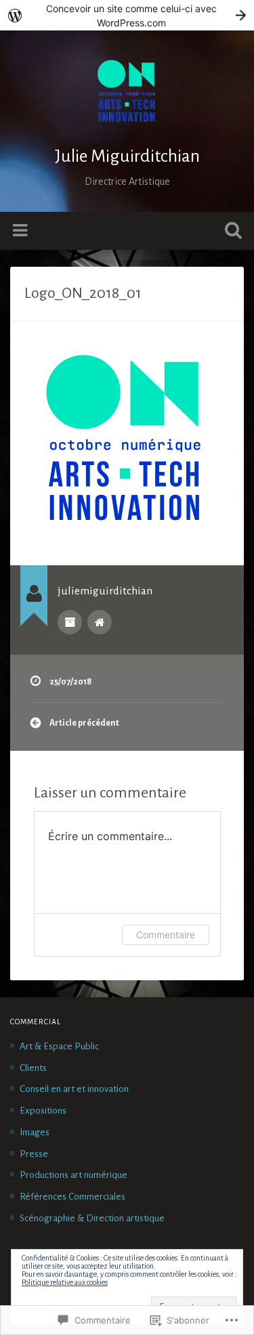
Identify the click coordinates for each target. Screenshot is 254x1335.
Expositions (43, 1111)
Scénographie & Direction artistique (92, 1218)
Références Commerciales (72, 1196)
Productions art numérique (73, 1175)
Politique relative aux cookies (65, 1282)
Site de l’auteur (99, 622)
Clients (33, 1068)
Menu (21, 231)
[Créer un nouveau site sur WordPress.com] (127, 15)
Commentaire (165, 934)
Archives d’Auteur (70, 622)
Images (34, 1132)
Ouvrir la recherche (230, 232)
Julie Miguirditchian (127, 156)
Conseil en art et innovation (74, 1089)
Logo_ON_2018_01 (83, 293)
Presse (34, 1154)
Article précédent (84, 723)
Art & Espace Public (59, 1046)
